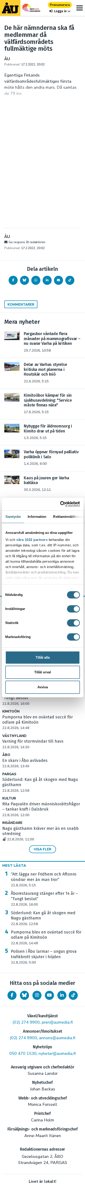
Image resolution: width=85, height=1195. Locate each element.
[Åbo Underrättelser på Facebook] (12, 995)
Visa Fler (42, 849)
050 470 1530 (22, 1053)
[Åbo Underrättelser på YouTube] (49, 995)
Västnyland (14, 736)
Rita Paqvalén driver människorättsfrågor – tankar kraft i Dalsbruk (41, 809)
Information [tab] (37, 516)
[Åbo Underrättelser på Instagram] (36, 995)
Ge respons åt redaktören (27, 242)
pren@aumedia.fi (57, 1022)
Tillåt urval (42, 672)
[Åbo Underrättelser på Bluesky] (24, 995)
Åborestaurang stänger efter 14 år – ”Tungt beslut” (44, 899)
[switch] (73, 608)
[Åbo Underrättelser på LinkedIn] (61, 995)
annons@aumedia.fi (57, 1038)
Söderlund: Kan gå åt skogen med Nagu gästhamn (43, 918)
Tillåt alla (43, 657)
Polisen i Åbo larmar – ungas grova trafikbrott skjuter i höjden (44, 957)
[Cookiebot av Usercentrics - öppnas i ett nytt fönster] (60, 504)
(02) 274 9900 (26, 1022)
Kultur (9, 798)
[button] (59, 11)
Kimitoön (10, 711)
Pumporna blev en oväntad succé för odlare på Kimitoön (46, 937)
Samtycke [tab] (13, 516)
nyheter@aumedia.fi (57, 1053)
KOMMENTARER (20, 304)
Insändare (12, 823)
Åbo (6, 755)
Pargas (9, 774)
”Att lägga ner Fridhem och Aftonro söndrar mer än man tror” (43, 880)
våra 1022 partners (32, 540)
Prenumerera (60, 5)
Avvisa (42, 687)
